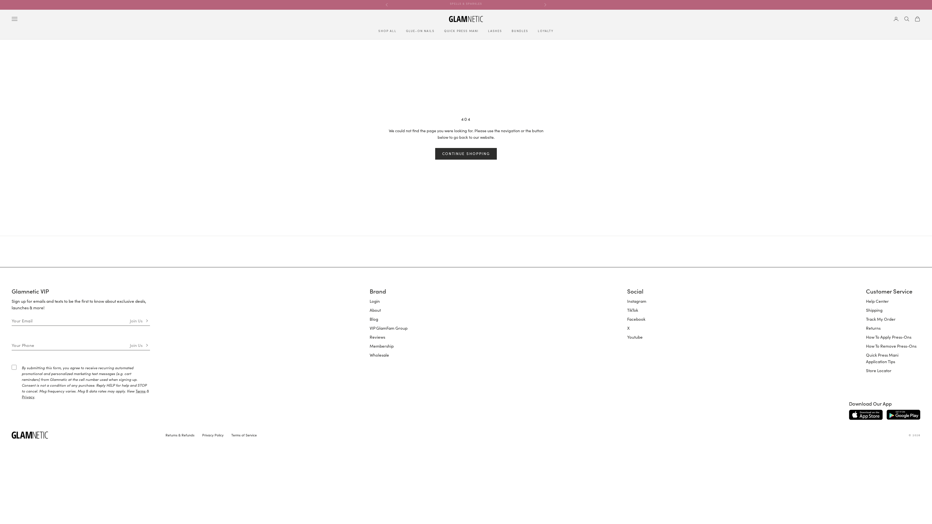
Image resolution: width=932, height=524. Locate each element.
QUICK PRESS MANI (461, 31)
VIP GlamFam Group (389, 328)
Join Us (136, 321)
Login (375, 301)
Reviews (377, 337)
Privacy (28, 396)
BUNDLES (520, 31)
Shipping (874, 310)
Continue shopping (466, 153)
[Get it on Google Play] (903, 415)
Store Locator (878, 370)
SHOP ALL (387, 31)
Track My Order (881, 319)
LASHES (495, 31)
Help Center (877, 301)
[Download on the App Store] (866, 415)
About (375, 310)
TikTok (632, 310)
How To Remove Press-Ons (891, 346)
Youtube (635, 337)
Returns (873, 328)
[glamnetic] (85, 435)
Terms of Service (244, 435)
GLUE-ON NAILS (420, 31)
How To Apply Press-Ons (888, 337)
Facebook (636, 319)
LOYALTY (545, 31)
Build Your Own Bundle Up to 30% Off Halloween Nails (466, 5)
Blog (374, 319)
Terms (141, 390)
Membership (382, 346)
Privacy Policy (213, 435)
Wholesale (379, 355)
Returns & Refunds (180, 435)
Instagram (636, 301)
